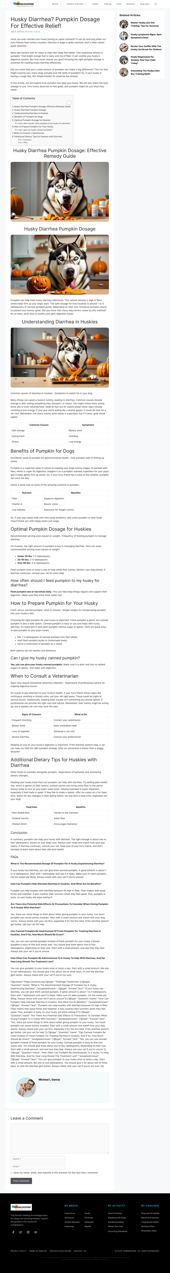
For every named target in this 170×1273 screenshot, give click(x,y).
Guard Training (115, 1213)
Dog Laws (144, 4)
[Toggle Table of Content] (68, 102)
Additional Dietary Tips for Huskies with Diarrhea (38, 136)
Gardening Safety (116, 1222)
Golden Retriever (72, 1222)
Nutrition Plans (148, 1226)
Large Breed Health (149, 1222)
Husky (87, 1213)
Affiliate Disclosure (60, 1251)
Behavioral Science (150, 1217)
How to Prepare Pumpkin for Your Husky (33, 126)
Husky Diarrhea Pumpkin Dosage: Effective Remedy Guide (42, 106)
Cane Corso (70, 1213)
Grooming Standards (117, 1231)
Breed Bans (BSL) (149, 1231)
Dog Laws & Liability (150, 1213)
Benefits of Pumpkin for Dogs (28, 116)
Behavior (131, 4)
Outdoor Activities (75, 4)
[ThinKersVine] (23, 4)
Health (95, 4)
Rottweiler (89, 1222)
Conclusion (27, 140)
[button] (155, 4)
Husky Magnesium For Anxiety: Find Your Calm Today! (143, 59)
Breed (55, 4)
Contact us (80, 1251)
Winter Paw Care (115, 1226)
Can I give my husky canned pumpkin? (35, 130)
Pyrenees (89, 1217)
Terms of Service (38, 1251)
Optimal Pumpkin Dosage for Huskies (32, 120)
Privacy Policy (18, 1251)
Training (107, 4)
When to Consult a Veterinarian (29, 133)
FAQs (25, 142)
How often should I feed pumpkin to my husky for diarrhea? (44, 123)
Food (119, 4)
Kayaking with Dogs (117, 1217)
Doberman (69, 1226)
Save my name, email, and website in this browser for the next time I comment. (56, 1172)
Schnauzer (69, 1217)
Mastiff (88, 1226)
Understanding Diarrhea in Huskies (31, 113)
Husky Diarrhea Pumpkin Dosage (30, 110)
